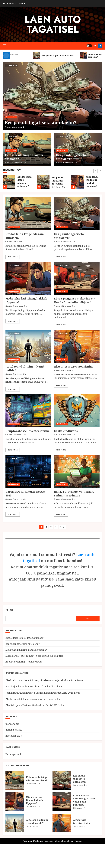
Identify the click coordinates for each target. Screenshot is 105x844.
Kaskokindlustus (66, 431)
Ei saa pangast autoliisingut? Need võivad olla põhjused (94, 183)
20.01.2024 (19, 306)
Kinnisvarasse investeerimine (38, 699)
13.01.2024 (67, 370)
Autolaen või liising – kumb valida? (23, 661)
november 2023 (13, 735)
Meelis (9, 705)
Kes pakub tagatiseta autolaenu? (40, 122)
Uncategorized (11, 117)
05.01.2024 (67, 499)
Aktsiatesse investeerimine (73, 366)
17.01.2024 (18, 374)
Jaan (8, 692)
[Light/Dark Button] (89, 45)
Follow (100, 46)
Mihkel (9, 699)
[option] (52, 96)
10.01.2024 (67, 435)
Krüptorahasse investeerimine (27, 431)
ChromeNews (61, 840)
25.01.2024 (18, 163)
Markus (10, 680)
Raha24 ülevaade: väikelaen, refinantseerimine (74, 493)
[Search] (95, 45)
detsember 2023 (13, 729)
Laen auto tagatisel (52, 24)
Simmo (9, 127)
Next (62, 526)
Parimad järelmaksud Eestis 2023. (40, 705)
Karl (8, 686)
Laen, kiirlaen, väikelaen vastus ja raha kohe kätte (50, 680)
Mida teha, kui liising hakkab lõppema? (58, 181)
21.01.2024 (18, 127)
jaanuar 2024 (12, 723)
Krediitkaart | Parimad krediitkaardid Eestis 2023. (47, 692)
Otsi (9, 610)
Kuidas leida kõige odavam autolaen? (24, 637)
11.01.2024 (18, 435)
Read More (13, 257)
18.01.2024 (67, 306)
